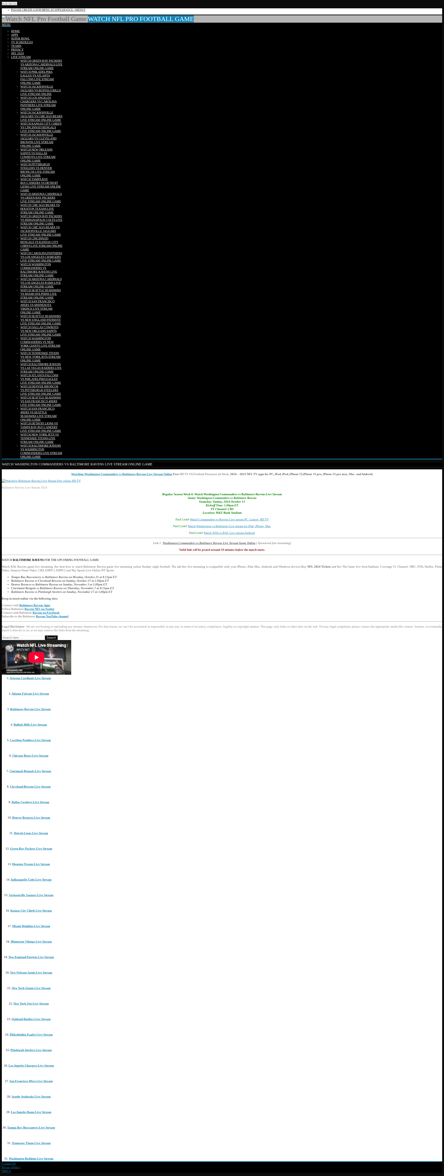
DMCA (6, 1171)
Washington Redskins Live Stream (31, 1158)
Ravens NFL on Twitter (40, 609)
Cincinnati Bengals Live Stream (30, 771)
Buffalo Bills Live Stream (30, 724)
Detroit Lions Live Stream (31, 833)
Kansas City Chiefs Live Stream (31, 910)
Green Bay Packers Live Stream (31, 848)
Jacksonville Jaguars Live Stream (31, 895)
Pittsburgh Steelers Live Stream (31, 1050)
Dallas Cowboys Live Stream (30, 802)
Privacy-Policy (11, 1167)
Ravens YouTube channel (52, 616)
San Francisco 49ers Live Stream (31, 1081)
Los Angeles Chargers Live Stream (31, 1065)
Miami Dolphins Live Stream (31, 926)
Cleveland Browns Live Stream (30, 786)
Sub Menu (9, 3)
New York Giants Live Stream (31, 988)
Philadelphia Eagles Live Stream (31, 1034)
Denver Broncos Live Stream (31, 817)
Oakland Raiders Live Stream (31, 1019)
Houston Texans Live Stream (31, 864)
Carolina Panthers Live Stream (30, 740)
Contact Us (9, 1163)
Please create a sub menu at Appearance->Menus (48, 10)
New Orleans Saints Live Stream (31, 972)
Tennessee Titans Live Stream (31, 1143)
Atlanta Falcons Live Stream (30, 693)
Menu (6, 24)
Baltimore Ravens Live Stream (30, 709)
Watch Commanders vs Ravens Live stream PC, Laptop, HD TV (229, 519)
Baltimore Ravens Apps (34, 605)
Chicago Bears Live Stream (30, 755)
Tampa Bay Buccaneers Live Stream (31, 1127)
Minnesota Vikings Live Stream (31, 941)
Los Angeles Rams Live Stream (31, 1112)
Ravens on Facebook (46, 612)
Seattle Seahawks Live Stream (31, 1096)
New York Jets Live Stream (31, 1003)
